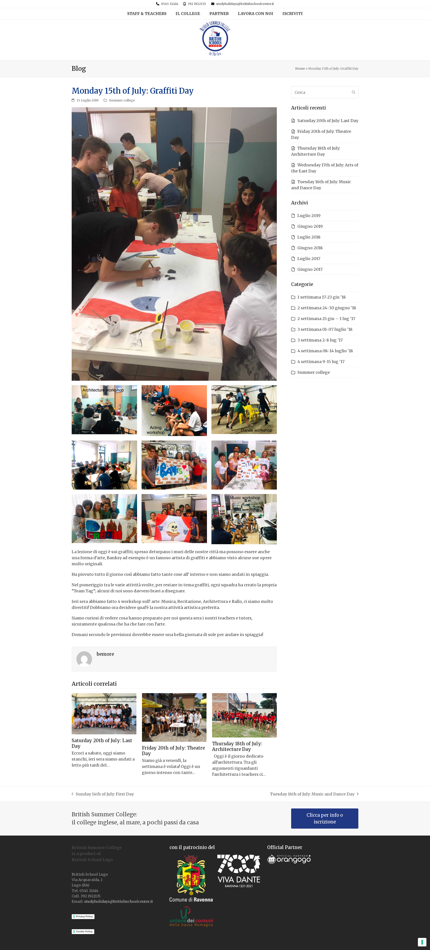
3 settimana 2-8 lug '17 (320, 340)
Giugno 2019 (310, 226)
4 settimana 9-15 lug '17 (320, 361)
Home (300, 69)
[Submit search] (353, 92)
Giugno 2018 (310, 247)
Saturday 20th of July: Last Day (327, 120)
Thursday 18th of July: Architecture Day (237, 746)
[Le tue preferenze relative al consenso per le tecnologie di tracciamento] (422, 942)
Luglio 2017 (308, 258)
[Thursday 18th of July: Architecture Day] (244, 715)
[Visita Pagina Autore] (84, 658)
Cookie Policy (84, 931)
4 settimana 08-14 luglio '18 (325, 350)
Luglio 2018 (308, 237)
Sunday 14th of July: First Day (103, 794)
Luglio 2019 (308, 215)
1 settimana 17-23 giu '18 (321, 297)
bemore (105, 654)
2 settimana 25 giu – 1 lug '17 (326, 318)
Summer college (122, 100)
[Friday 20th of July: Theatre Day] (174, 717)
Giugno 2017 (309, 269)
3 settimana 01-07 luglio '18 (325, 329)
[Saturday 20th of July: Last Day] (104, 713)
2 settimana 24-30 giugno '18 (326, 307)
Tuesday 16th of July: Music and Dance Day (312, 794)
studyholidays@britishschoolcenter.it (245, 4)
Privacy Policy (84, 916)
